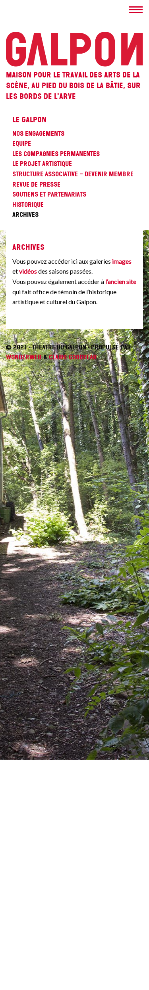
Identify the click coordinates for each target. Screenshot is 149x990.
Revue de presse (36, 184)
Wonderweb (24, 357)
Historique (28, 204)
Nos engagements (38, 133)
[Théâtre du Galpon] (74, 33)
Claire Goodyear (73, 357)
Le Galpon (29, 120)
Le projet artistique (42, 163)
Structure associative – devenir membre (73, 174)
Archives (25, 214)
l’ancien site (120, 281)
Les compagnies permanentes (56, 154)
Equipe (21, 143)
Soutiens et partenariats (49, 194)
